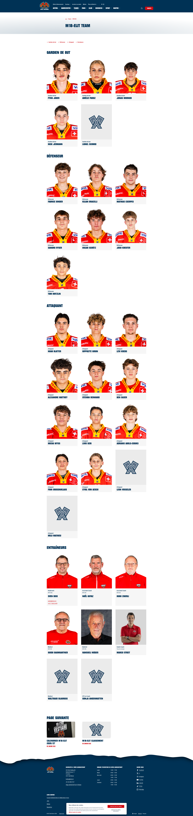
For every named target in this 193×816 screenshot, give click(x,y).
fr (103, 4)
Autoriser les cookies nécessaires (116, 810)
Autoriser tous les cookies (116, 806)
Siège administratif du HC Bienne (73, 784)
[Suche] (142, 8)
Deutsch (140, 813)
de (101, 4)
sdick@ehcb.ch (52, 601)
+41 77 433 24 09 (52, 603)
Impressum (61, 813)
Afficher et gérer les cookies (75, 812)
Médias (48, 804)
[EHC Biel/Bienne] (44, 6)
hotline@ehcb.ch (70, 779)
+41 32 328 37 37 (70, 782)
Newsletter (49, 807)
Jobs (48, 801)
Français (144, 813)
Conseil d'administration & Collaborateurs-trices (58, 797)
